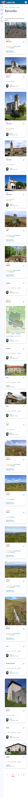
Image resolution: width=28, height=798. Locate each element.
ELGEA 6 (8, 512)
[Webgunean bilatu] (2, 7)
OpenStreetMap (17, 332)
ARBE (7, 230)
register (11, 336)
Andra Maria (9, 124)
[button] (8, 308)
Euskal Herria (12, 7)
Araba (18, 7)
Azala (6, 7)
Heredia (8, 757)
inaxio (11, 85)
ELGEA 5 (8, 494)
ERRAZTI (8, 628)
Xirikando (8, 385)
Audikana (8, 283)
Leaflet (11, 332)
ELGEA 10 (8, 459)
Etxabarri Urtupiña (10, 663)
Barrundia (12, 47)
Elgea (7, 406)
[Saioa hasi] (2, 18)
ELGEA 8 (8, 546)
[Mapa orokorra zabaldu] (2, 11)
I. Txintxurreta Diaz (16, 46)
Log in (7, 336)
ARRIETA (8, 265)
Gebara (7, 710)
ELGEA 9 (8, 581)
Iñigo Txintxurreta (9, 50)
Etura (7, 646)
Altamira (8, 77)
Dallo (7, 377)
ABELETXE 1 (9, 41)
